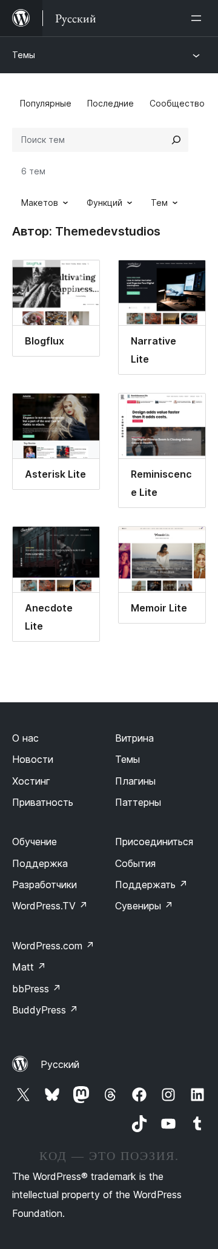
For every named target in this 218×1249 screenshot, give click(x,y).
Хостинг (31, 781)
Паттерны (138, 802)
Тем (159, 202)
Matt (29, 967)
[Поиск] (176, 140)
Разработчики (44, 884)
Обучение (34, 841)
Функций (104, 202)
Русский (60, 1064)
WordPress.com (53, 946)
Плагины (135, 781)
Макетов (39, 202)
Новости (32, 759)
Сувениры (144, 906)
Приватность (42, 802)
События (135, 863)
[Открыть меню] (198, 18)
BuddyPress (45, 1010)
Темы (23, 55)
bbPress (36, 989)
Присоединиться (154, 841)
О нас (25, 738)
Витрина (134, 738)
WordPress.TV (50, 906)
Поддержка (40, 863)
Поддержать (151, 884)
